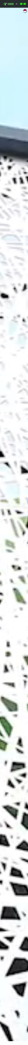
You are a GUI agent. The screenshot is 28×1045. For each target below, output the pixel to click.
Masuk (21, 4)
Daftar (24, 4)
